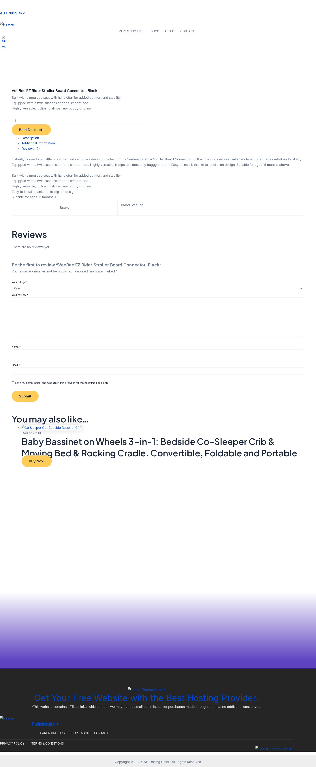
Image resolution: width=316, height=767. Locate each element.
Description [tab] (30, 138)
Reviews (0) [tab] (31, 149)
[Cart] (1, 52)
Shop (155, 31)
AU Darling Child (12, 13)
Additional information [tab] (38, 143)
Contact (187, 31)
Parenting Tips (131, 31)
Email (16, 364)
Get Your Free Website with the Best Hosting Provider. (146, 698)
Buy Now (36, 461)
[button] (132, 31)
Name (16, 346)
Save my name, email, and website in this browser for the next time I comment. (62, 382)
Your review (20, 294)
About (170, 31)
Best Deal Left (31, 130)
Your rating (19, 282)
